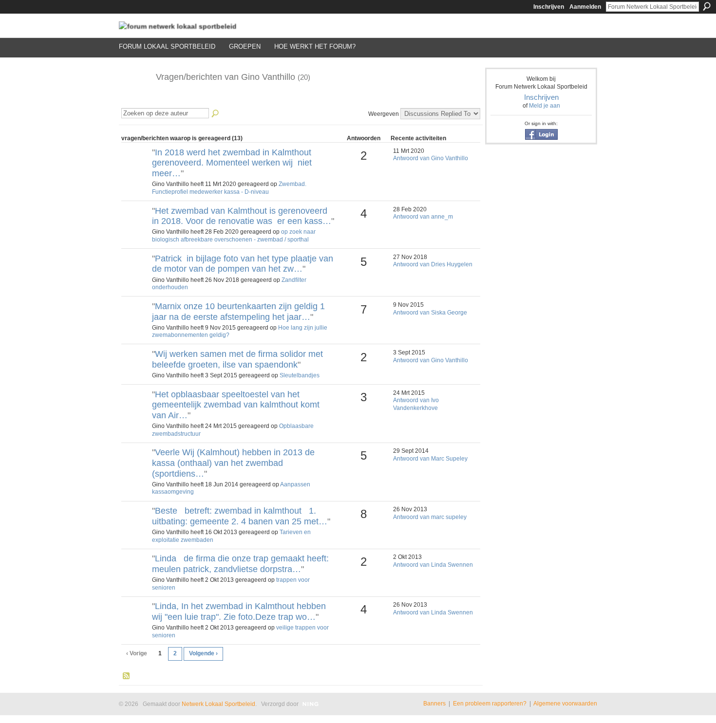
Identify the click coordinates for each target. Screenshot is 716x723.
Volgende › (203, 653)
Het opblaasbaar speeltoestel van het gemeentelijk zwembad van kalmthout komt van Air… (236, 404)
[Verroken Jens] (135, 370)
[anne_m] (135, 227)
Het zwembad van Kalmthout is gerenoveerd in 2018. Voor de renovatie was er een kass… (241, 216)
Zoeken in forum (215, 114)
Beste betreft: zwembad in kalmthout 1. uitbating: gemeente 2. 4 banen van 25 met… (239, 516)
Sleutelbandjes (300, 375)
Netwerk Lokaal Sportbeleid (218, 704)
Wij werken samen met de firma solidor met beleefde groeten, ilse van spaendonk (237, 359)
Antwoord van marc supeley (430, 517)
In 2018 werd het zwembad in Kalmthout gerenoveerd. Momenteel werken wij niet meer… (232, 163)
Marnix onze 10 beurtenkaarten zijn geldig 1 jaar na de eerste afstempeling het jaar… (238, 311)
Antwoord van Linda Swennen (433, 564)
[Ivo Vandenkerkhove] (135, 411)
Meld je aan (544, 105)
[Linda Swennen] (135, 575)
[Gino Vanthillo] (134, 98)
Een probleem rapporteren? (490, 703)
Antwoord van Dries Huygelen (432, 264)
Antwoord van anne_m (423, 216)
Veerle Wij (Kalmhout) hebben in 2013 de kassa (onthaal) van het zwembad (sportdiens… (233, 462)
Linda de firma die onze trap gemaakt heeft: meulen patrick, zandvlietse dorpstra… (243, 564)
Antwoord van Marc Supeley (430, 458)
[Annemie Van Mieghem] (135, 169)
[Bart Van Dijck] (135, 527)
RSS (126, 676)
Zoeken (707, 6)
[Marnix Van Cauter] (135, 322)
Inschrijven (548, 6)
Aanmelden (585, 6)
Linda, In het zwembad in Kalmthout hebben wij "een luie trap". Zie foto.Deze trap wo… (239, 611)
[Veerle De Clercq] (135, 468)
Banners (434, 703)
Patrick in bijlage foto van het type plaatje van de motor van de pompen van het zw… (242, 264)
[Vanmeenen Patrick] (135, 275)
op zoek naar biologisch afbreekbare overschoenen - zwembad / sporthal (234, 235)
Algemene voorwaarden (565, 703)
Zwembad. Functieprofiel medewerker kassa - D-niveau (229, 188)
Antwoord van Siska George (430, 312)
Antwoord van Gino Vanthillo (430, 158)
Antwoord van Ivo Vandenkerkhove (416, 404)
